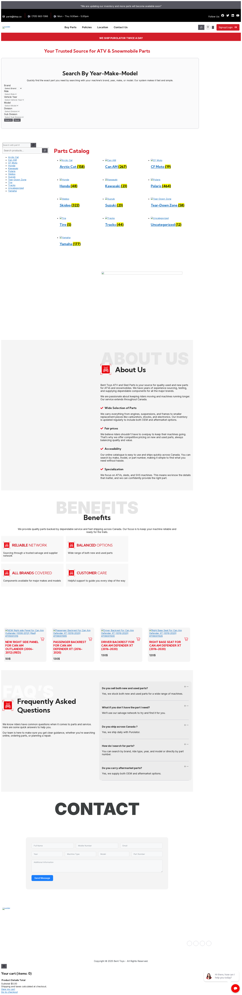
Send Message (42, 878)
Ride (6, 91)
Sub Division (10, 114)
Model (7, 102)
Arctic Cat (13, 157)
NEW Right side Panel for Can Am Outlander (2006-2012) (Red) (22, 647)
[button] (145, 687)
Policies (87, 27)
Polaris (11, 171)
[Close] (4, 966)
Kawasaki (13, 168)
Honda (11, 165)
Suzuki (11, 176)
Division (8, 108)
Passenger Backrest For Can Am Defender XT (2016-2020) (69, 647)
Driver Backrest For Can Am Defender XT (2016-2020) (117, 645)
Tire (10, 182)
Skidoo (11, 174)
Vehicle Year (10, 97)
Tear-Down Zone (17, 179)
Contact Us (121, 27)
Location (102, 27)
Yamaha (12, 190)
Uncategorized (16, 188)
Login (127, 940)
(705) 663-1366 (40, 16)
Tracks (11, 185)
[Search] (33, 145)
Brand (7, 85)
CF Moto (12, 162)
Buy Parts (70, 27)
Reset (17, 120)
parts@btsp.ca (13, 16)
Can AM (12, 160)
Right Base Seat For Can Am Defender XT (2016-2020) (165, 645)
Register (128, 948)
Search (8, 120)
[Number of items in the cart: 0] (213, 27)
